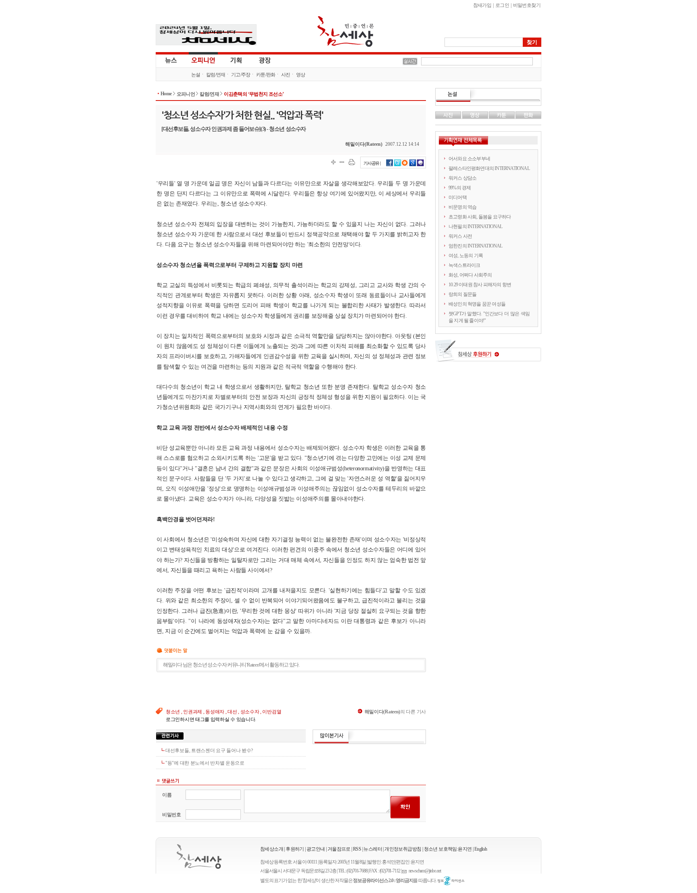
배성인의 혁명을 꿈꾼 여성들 (477, 304)
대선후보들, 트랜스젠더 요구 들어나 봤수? (209, 750)
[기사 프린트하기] (351, 162)
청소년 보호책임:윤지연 (448, 849)
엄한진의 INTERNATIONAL (476, 246)
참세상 (345, 31)
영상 (300, 75)
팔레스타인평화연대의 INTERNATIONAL (489, 168)
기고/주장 (240, 75)
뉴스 (170, 59)
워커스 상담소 (462, 178)
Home (166, 93)
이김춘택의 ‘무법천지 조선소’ (254, 94)
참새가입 (482, 5)
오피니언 (203, 59)
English (480, 849)
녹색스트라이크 (464, 265)
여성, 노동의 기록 (466, 255)
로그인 (502, 5)
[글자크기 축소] (342, 162)
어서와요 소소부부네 (469, 158)
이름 (166, 795)
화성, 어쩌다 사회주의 (470, 275)
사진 (285, 75)
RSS (357, 849)
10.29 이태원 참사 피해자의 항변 (480, 284)
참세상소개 (271, 849)
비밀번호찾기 (526, 5)
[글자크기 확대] (333, 162)
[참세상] (199, 856)
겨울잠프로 (339, 849)
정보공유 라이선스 (451, 880)
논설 (195, 75)
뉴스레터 (372, 849)
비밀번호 (171, 815)
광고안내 (316, 849)
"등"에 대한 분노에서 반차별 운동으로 (204, 763)
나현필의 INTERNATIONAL (476, 226)
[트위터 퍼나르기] (397, 165)
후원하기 (295, 849)
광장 (259, 59)
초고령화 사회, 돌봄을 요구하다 (480, 217)
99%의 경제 (460, 188)
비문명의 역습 (462, 207)
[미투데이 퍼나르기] (420, 165)
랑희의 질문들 (462, 294)
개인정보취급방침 (402, 849)
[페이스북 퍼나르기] (389, 165)
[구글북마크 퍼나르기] (412, 165)
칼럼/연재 (215, 75)
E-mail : (405, 871)
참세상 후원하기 (488, 354)
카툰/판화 (265, 75)
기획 (236, 59)
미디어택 (458, 197)
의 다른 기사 (395, 712)
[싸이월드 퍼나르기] (405, 165)
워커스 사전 (460, 236)
